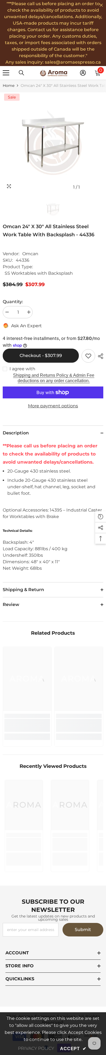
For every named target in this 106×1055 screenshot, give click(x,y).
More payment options (53, 405)
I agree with (22, 368)
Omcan (30, 253)
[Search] (21, 73)
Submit (83, 929)
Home (8, 85)
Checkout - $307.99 (41, 355)
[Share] (99, 356)
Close (101, 5)
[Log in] (82, 72)
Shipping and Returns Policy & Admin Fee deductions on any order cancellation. (53, 378)
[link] (27, 725)
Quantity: (13, 301)
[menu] (6, 73)
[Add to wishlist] (88, 356)
